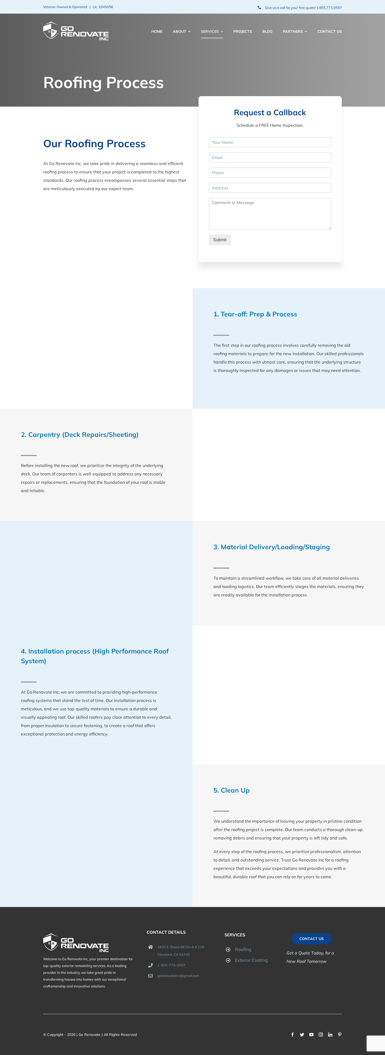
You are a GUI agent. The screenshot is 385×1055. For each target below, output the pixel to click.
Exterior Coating (251, 960)
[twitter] (302, 1034)
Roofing (243, 949)
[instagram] (321, 1034)
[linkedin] (330, 1034)
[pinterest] (340, 1034)
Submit (219, 240)
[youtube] (311, 1034)
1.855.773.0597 (329, 8)
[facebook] (292, 1034)
